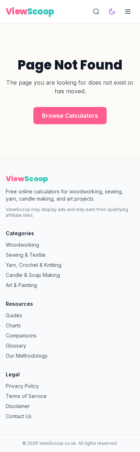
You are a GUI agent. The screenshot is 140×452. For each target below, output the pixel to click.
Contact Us (19, 416)
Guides (14, 315)
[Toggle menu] (127, 11)
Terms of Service (26, 396)
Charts (13, 325)
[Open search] (96, 11)
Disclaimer (18, 406)
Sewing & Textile (26, 255)
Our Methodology (27, 356)
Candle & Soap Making (33, 275)
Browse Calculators (70, 115)
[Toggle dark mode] (112, 11)
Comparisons (21, 335)
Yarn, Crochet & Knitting (33, 265)
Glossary (16, 346)
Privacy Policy (22, 386)
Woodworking (22, 245)
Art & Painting (21, 285)
